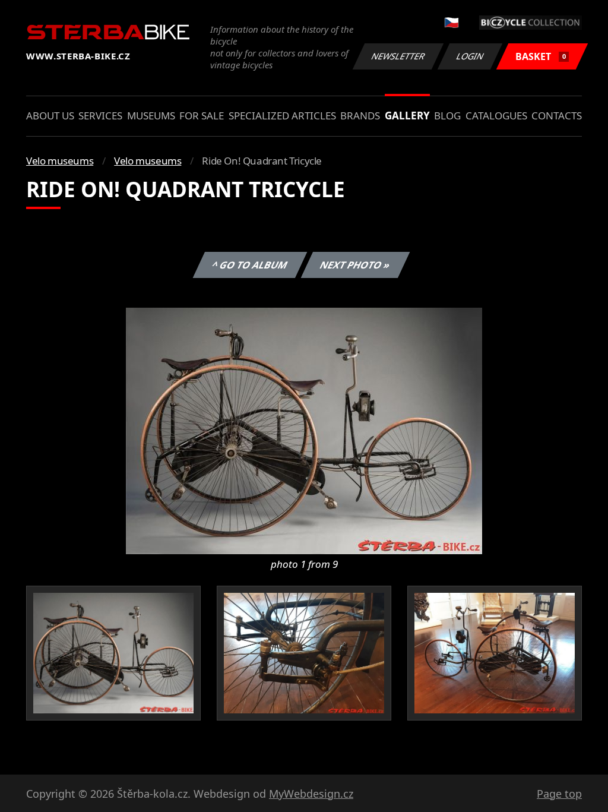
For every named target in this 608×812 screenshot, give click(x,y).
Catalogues (496, 115)
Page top (559, 793)
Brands (360, 115)
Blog (447, 115)
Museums (151, 115)
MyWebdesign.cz (311, 793)
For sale (201, 115)
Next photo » (354, 264)
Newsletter (398, 56)
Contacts (556, 115)
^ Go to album (249, 264)
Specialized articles (282, 115)
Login (470, 56)
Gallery (407, 115)
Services (100, 115)
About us (50, 115)
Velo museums (59, 161)
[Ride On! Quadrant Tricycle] (304, 430)
